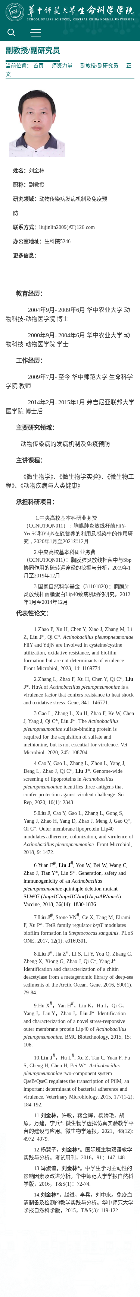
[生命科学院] (70, 12)
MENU (35, 32)
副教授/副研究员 (99, 65)
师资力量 (62, 65)
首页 (38, 65)
